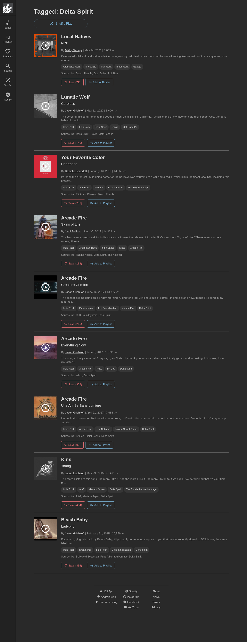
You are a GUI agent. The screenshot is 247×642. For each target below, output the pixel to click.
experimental (86, 308)
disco (122, 247)
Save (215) (75, 323)
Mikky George (73, 50)
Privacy (156, 607)
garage (137, 66)
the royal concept (138, 187)
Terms (156, 602)
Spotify (133, 591)
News (156, 596)
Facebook (133, 602)
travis (114, 127)
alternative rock (71, 66)
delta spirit (101, 127)
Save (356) (75, 565)
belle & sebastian (121, 549)
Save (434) (75, 505)
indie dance (108, 247)
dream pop (85, 549)
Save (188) (75, 263)
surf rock (106, 66)
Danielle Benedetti (76, 171)
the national (103, 429)
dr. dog (111, 368)
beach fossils (115, 187)
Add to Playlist (101, 82)
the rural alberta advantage (141, 489)
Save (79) (74, 82)
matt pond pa (130, 127)
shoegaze (90, 66)
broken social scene (126, 429)
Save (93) (74, 444)
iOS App (108, 591)
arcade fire (136, 247)
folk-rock (84, 127)
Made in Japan (97, 489)
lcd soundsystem (107, 308)
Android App (108, 596)
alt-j (81, 489)
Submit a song (108, 602)
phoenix (99, 187)
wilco (99, 368)
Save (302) (75, 384)
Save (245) (75, 203)
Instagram (133, 596)
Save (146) (75, 142)
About (156, 591)
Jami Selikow (73, 231)
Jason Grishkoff (74, 110)
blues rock (122, 66)
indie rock (68, 127)
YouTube (133, 607)
